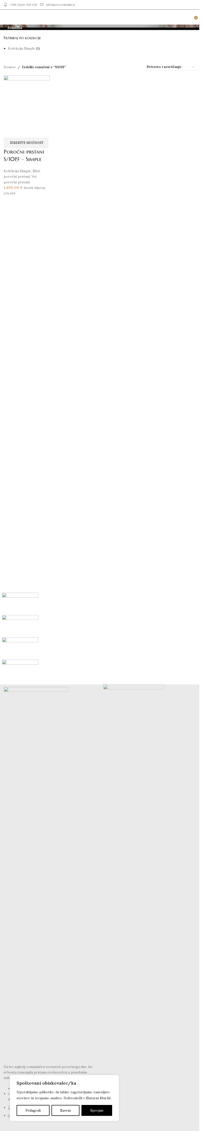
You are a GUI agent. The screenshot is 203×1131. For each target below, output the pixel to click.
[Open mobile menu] (5, 17)
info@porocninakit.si (60, 4)
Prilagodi (33, 1110)
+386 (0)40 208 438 (23, 4)
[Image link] (36, 872)
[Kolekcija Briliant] (100, 637)
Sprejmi (96, 1110)
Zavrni (65, 1110)
